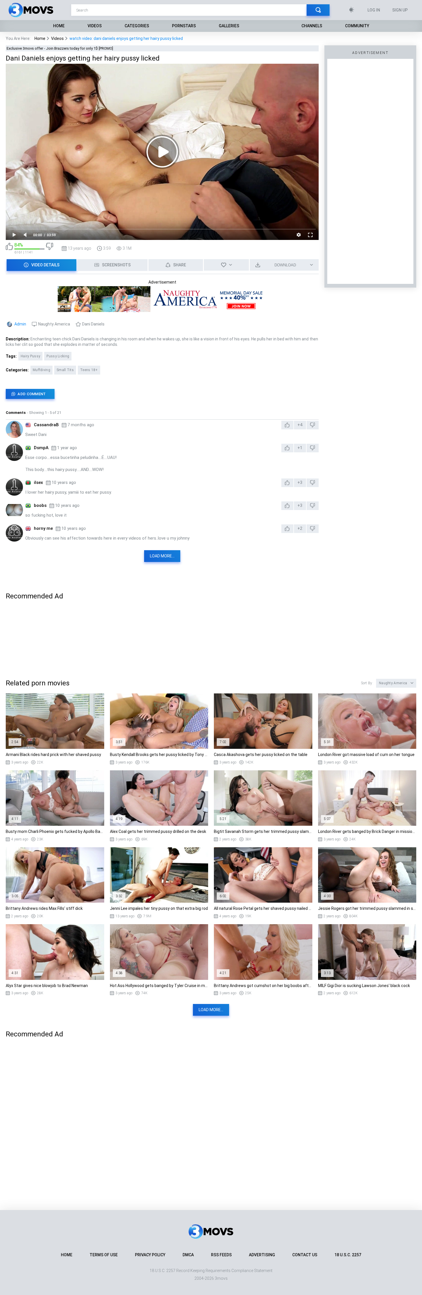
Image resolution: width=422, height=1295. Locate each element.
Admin (20, 324)
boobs (40, 505)
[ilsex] (14, 487)
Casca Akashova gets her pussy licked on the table (260, 754)
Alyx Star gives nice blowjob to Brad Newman (47, 985)
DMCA (188, 1255)
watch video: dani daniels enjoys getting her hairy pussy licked (126, 38)
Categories (137, 26)
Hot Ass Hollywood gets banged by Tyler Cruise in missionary (159, 985)
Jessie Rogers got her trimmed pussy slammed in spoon (367, 908)
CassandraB (46, 424)
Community (357, 26)
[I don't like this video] (49, 248)
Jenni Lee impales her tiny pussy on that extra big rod (159, 908)
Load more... (162, 556)
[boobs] (14, 510)
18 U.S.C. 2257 (347, 1255)
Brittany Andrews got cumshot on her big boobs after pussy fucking (263, 985)
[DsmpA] (14, 452)
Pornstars (184, 26)
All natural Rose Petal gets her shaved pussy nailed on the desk (263, 908)
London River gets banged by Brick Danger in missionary (367, 831)
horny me (43, 528)
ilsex (38, 482)
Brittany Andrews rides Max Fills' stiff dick (44, 908)
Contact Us (304, 1255)
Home (59, 26)
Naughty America (54, 324)
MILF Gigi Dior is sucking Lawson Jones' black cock (364, 985)
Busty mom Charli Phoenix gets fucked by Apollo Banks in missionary (55, 831)
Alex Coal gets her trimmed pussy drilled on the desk (158, 831)
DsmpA (41, 447)
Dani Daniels (93, 324)
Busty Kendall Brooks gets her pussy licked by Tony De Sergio (159, 754)
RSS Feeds (221, 1255)
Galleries (229, 26)
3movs (221, 1278)
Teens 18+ (89, 370)
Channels (311, 26)
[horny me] (14, 533)
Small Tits (65, 370)
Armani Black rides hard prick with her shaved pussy (53, 754)
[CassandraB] (14, 429)
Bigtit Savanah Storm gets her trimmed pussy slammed (263, 831)
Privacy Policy (150, 1255)
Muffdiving (41, 370)
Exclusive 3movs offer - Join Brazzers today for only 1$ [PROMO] (60, 48)
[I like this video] (9, 248)
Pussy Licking (58, 356)
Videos (95, 26)
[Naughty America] (162, 309)
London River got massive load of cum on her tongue (366, 754)
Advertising (262, 1255)
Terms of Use (104, 1255)
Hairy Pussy (30, 356)
